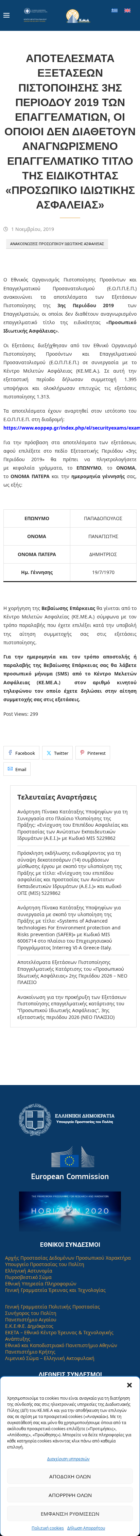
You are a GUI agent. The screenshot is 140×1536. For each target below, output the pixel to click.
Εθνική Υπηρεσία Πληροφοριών (40, 1283)
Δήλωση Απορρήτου (86, 1528)
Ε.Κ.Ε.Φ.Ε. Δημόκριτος (29, 1326)
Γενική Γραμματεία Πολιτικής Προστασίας (52, 1306)
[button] (129, 1385)
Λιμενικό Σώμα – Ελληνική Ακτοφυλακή (49, 1358)
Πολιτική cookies (48, 1528)
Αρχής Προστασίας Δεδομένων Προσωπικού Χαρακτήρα (68, 1258)
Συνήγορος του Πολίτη (30, 1313)
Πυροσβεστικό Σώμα (28, 1277)
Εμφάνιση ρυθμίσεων (70, 1513)
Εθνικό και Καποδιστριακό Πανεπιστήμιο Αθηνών (61, 1345)
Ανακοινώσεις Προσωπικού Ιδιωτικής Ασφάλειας (57, 243)
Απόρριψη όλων (70, 1495)
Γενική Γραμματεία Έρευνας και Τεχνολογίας (55, 1290)
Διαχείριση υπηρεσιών (68, 1459)
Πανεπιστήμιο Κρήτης (30, 1351)
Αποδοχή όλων (70, 1476)
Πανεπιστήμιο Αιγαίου (30, 1319)
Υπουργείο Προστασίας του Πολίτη (44, 1264)
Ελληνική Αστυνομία (28, 1270)
